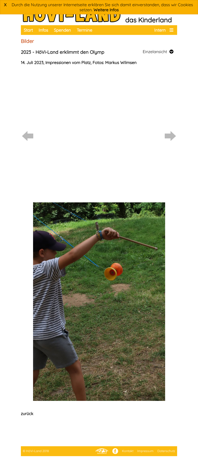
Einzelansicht (156, 51)
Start (28, 30)
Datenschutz (166, 451)
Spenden (62, 30)
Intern (160, 30)
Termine (84, 30)
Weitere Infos (106, 9)
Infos (43, 30)
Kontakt (127, 451)
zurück (27, 413)
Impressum (145, 451)
